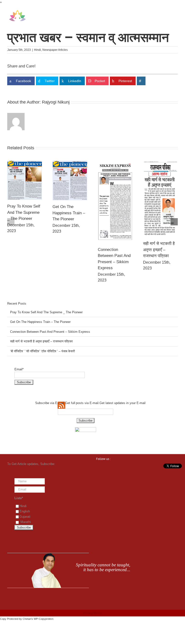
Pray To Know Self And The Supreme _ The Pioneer (21, 212)
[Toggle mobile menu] (176, 12)
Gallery (22, 180)
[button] (10, 221)
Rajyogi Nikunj (56, 102)
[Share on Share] (141, 81)
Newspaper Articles (55, 50)
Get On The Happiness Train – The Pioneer (66, 212)
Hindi (37, 50)
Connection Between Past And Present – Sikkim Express (50, 331)
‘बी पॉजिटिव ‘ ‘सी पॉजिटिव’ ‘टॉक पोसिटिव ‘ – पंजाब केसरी (42, 351)
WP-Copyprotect (43, 618)
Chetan (27, 618)
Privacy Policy (92, 613)
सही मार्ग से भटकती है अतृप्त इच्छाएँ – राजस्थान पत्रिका (156, 249)
